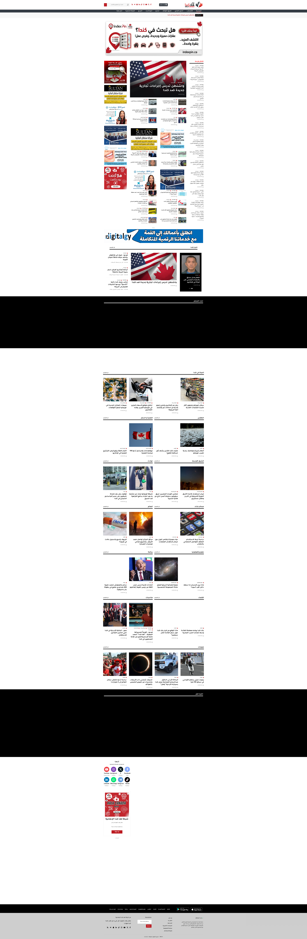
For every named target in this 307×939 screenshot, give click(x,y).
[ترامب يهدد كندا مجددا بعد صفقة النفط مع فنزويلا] (153, 193)
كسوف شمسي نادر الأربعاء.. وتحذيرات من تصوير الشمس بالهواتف (141, 682)
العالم (150, 507)
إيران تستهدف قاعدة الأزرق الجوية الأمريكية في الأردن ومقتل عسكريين (193, 496)
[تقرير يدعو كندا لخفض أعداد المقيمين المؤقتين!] (182, 202)
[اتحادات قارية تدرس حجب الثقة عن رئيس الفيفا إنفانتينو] (141, 569)
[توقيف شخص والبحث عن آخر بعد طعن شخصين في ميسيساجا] (182, 163)
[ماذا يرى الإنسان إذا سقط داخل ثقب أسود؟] (192, 569)
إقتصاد (174, 99)
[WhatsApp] (113, 782)
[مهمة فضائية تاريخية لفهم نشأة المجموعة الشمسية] (166, 569)
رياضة (150, 552)
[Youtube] (106, 772)
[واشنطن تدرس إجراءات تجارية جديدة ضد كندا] (182, 111)
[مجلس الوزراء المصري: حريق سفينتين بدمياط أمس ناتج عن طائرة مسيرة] (166, 478)
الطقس (144, 99)
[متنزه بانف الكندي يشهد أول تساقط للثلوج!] (166, 435)
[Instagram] (144, 4)
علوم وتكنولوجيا (198, 552)
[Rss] (132, 4)
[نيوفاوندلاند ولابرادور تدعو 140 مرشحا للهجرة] (153, 120)
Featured (202, 65)
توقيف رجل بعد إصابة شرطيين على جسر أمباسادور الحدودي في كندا (116, 496)
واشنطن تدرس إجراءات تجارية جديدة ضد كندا (154, 282)
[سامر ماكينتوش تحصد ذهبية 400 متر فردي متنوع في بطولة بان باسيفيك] (115, 569)
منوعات (201, 647)
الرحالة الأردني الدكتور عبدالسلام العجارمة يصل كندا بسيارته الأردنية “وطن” (166, 682)
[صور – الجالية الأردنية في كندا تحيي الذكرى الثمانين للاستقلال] (115, 615)
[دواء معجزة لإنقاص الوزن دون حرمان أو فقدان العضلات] (166, 524)
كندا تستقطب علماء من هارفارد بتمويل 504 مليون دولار (197, 183)
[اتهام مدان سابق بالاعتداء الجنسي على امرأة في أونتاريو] (153, 163)
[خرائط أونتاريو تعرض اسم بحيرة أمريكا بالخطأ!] (182, 154)
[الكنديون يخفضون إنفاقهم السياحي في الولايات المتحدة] (153, 202)
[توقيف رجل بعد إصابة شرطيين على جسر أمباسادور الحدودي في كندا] (182, 220)
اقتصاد (201, 598)
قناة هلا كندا (136, 628)
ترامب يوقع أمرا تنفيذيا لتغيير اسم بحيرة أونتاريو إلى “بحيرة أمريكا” (197, 204)
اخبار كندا (197, 65)
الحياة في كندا (196, 140)
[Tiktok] (127, 782)
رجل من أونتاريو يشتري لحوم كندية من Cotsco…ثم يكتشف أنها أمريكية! (167, 408)
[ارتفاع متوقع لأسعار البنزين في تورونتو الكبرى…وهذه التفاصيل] (140, 389)
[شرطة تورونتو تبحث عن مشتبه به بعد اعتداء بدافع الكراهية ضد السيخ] (182, 120)
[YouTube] (146, 4)
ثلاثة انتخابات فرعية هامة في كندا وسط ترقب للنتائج (197, 96)
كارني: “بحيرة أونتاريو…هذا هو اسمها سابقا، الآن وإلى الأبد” (197, 193)
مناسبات (149, 598)
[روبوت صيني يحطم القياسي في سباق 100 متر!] (192, 664)
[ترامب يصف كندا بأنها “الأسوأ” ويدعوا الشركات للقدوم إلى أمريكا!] (153, 154)
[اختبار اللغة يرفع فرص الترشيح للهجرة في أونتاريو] (153, 220)
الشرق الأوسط (198, 461)
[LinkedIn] (139, 4)
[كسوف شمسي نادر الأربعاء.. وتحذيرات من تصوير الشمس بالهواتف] (140, 664)
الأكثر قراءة (199, 62)
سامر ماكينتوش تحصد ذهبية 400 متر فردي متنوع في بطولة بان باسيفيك (115, 587)
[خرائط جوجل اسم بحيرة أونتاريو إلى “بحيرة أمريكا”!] (182, 193)
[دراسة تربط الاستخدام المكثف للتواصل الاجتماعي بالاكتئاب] (192, 524)
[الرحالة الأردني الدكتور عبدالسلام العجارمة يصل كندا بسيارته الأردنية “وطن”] (166, 664)
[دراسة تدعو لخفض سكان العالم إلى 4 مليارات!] (115, 664)
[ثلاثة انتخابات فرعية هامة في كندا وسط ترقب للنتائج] (153, 211)
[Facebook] (151, 4)
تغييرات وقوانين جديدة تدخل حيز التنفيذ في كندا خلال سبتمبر (197, 115)
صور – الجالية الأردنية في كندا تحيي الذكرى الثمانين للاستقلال (116, 633)
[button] (105, 15)
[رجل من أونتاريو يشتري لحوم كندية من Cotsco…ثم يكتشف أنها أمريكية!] (166, 389)
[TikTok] (141, 4)
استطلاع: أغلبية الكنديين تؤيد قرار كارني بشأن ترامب (197, 164)
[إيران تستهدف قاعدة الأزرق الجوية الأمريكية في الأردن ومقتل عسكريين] (192, 478)
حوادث (174, 117)
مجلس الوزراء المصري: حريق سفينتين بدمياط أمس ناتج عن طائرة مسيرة (166, 496)
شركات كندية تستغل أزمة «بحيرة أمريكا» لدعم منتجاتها (197, 153)
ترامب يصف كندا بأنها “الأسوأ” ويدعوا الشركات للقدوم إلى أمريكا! (197, 69)
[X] (149, 4)
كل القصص (112, 247)
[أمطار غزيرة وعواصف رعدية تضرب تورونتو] (153, 102)
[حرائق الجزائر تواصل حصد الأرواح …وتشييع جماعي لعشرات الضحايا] (141, 524)
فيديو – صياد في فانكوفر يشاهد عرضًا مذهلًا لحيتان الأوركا (118, 257)
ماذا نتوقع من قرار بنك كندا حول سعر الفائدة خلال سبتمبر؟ (167, 633)
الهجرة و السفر (143, 117)
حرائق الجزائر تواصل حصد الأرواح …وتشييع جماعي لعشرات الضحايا (143, 542)
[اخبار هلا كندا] (194, 4)
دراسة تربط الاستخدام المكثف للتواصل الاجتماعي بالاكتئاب (193, 542)
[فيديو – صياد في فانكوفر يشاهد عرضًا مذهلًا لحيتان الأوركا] (153, 111)
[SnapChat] (137, 4)
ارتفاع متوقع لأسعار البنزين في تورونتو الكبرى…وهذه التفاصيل (197, 143)
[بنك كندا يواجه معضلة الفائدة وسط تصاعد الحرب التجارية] (182, 102)
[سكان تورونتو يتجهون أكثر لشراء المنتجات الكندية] (182, 211)
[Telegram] (135, 4)
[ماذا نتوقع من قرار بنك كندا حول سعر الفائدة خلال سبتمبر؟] (166, 615)
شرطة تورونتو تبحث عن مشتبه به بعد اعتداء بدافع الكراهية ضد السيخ (173, 15)
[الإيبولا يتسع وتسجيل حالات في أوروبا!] (115, 524)
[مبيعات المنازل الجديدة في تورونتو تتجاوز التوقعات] (115, 389)
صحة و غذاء (199, 507)
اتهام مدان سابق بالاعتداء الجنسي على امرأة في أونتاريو (191, 280)
